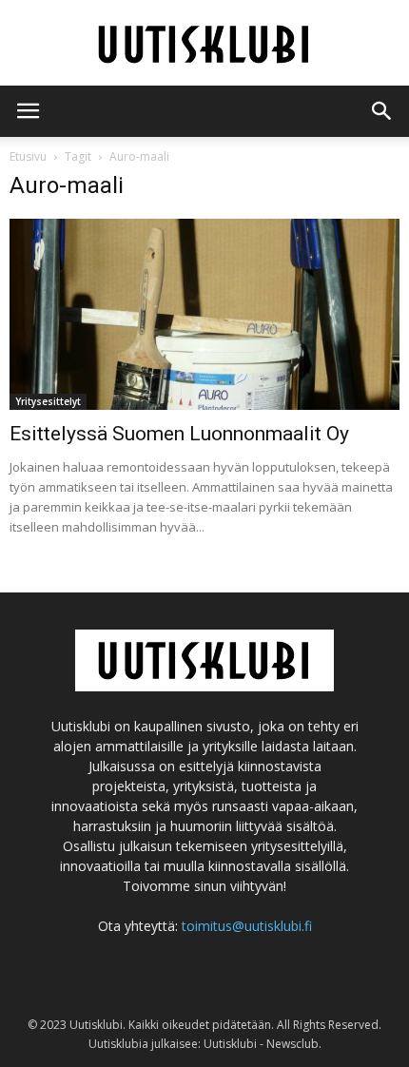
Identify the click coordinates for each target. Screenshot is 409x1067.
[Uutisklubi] (204, 44)
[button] (382, 111)
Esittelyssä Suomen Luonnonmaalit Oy (179, 433)
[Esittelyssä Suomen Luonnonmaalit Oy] (204, 314)
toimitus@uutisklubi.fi (247, 926)
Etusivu (28, 156)
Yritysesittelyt (48, 401)
